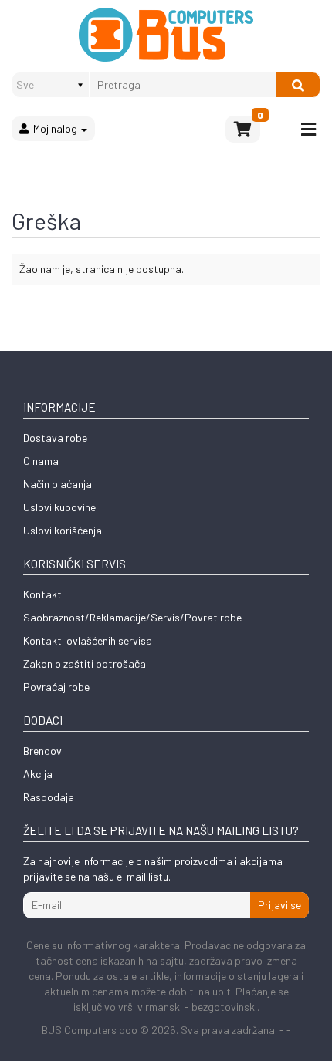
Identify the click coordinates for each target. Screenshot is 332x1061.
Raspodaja (48, 796)
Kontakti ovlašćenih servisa (87, 640)
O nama (41, 460)
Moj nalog (54, 128)
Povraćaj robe (56, 686)
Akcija (38, 773)
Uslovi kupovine (59, 507)
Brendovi (43, 750)
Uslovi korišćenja (62, 530)
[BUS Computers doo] (166, 34)
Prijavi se (279, 904)
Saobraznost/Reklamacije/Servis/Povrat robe (132, 617)
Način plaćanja (57, 483)
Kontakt (42, 594)
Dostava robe (55, 437)
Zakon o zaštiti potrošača (84, 663)
